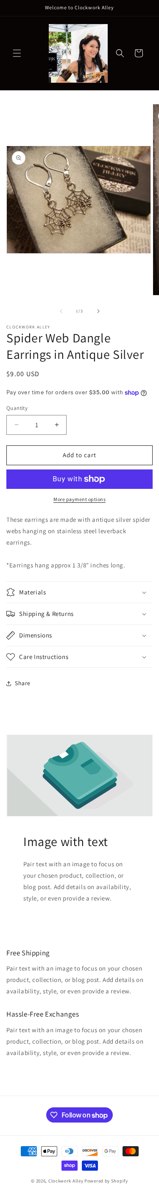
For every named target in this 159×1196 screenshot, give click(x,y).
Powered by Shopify (106, 1181)
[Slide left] (61, 311)
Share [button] (23, 683)
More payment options (79, 499)
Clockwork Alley (66, 1181)
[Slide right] (98, 311)
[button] (17, 53)
